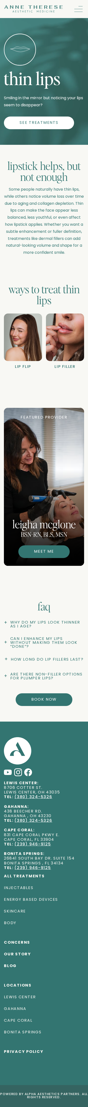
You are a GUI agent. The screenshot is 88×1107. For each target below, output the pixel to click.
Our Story (17, 954)
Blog (10, 966)
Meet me (44, 552)
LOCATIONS (18, 986)
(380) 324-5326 (33, 797)
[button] (78, 9)
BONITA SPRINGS (23, 1032)
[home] (33, 9)
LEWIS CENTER (20, 997)
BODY (10, 923)
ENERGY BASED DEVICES (31, 900)
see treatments (39, 123)
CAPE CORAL (18, 1021)
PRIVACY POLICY (24, 1052)
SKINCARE (15, 911)
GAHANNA (15, 1009)
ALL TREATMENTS (24, 876)
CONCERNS (17, 943)
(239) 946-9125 (32, 844)
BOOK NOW (44, 700)
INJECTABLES (18, 888)
